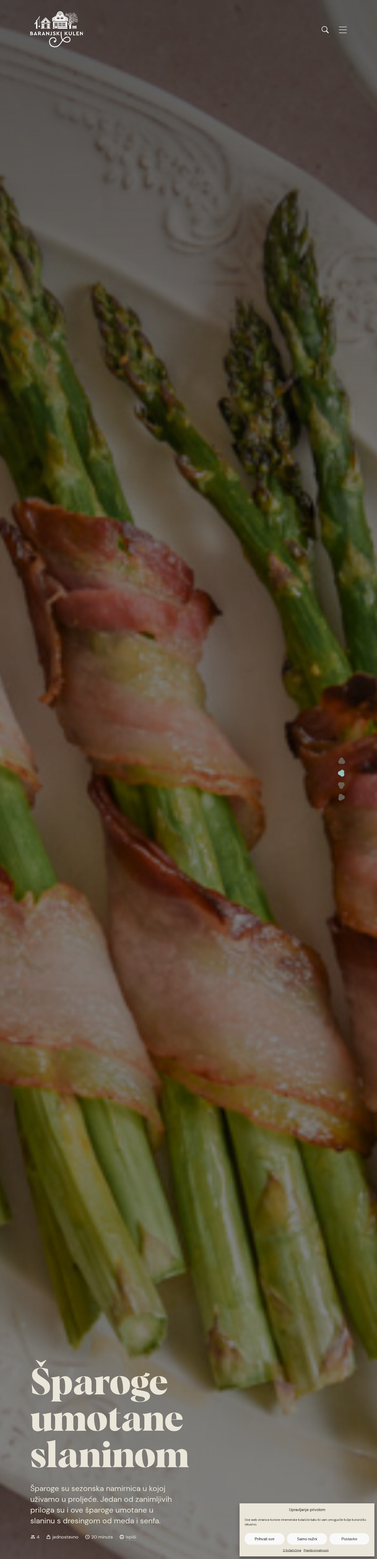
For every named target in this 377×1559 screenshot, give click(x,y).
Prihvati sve (264, 1539)
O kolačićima (292, 1550)
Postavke (349, 1539)
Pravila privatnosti (316, 1550)
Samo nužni (307, 1539)
